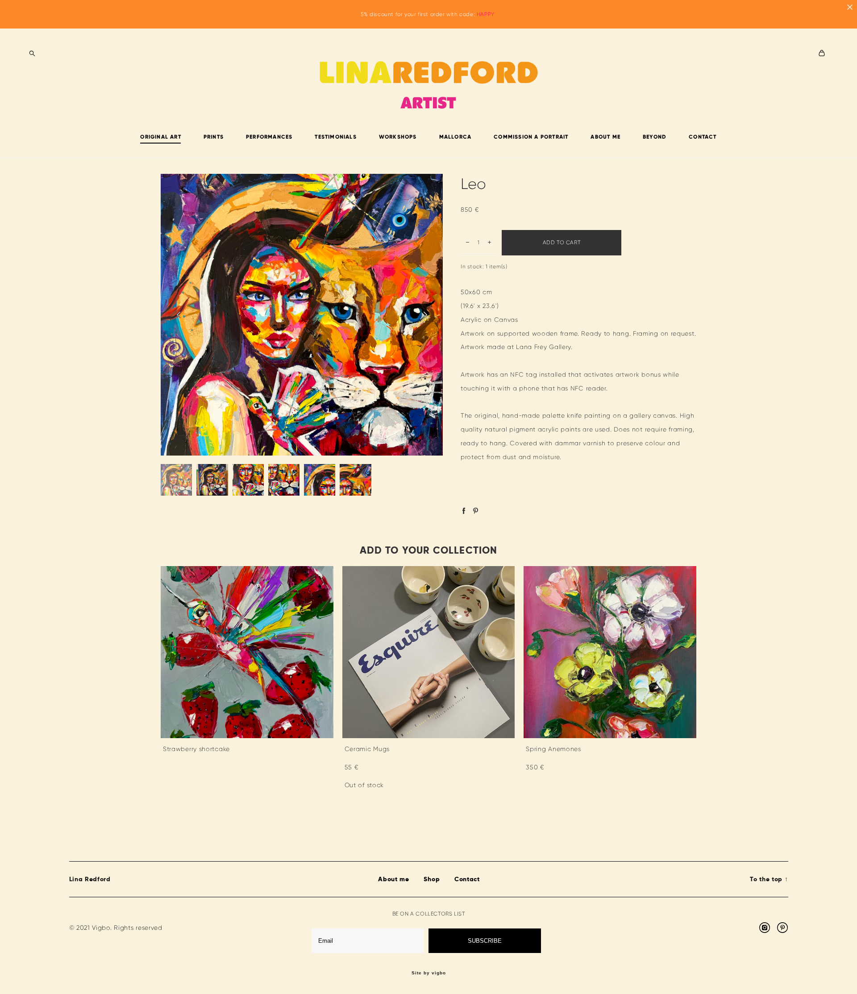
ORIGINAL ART (160, 137)
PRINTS (214, 137)
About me (393, 879)
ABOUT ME (605, 137)
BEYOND (654, 137)
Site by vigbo (429, 973)
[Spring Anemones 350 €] (610, 652)
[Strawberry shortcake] (247, 652)
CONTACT (702, 137)
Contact (467, 879)
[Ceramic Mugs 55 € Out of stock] (428, 652)
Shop (432, 879)
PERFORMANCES (269, 137)
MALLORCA (455, 137)
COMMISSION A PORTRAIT (531, 137)
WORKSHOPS (398, 137)
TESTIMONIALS (335, 137)
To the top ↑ (769, 879)
